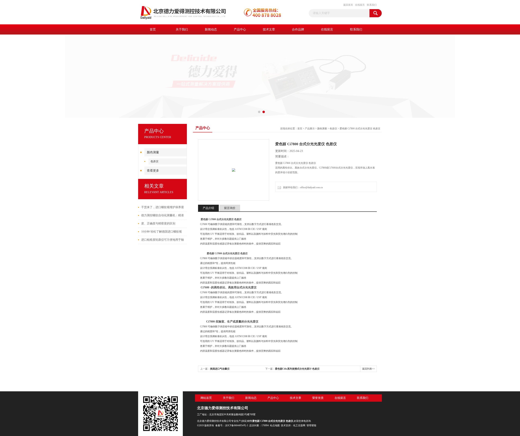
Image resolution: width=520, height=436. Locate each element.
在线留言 (360, 4)
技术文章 (269, 29)
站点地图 (275, 425)
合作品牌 (298, 29)
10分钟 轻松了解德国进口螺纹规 (161, 231)
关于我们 (182, 29)
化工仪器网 (299, 425)
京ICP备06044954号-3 (236, 425)
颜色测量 (153, 152)
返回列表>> (368, 368)
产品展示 (310, 128)
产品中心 (240, 29)
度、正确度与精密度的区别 (158, 223)
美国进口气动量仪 (220, 368)
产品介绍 (208, 208)
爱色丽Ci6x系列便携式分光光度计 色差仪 (297, 368)
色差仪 (154, 161)
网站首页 (206, 397)
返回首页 (348, 4)
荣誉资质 (318, 397)
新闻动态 (211, 29)
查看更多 (153, 170)
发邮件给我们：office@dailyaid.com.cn (302, 187)
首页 (153, 29)
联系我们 (372, 4)
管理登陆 (311, 425)
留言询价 (229, 208)
